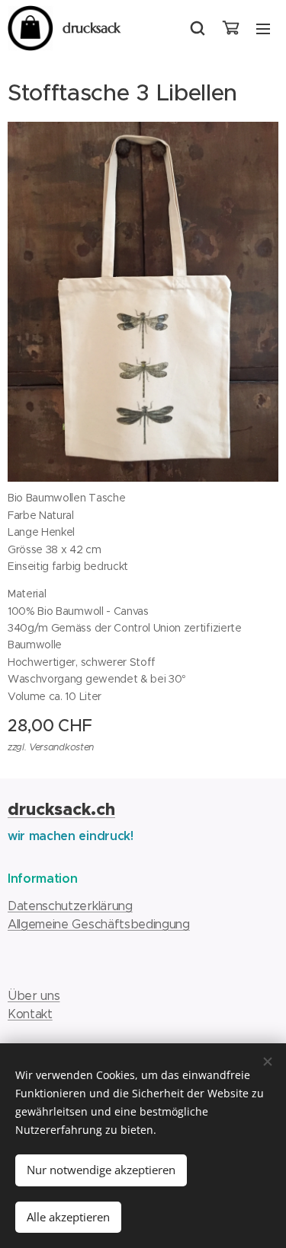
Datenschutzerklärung (70, 906)
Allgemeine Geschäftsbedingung (99, 924)
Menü (263, 28)
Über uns (33, 996)
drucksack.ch (61, 809)
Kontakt (30, 1014)
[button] (198, 28)
